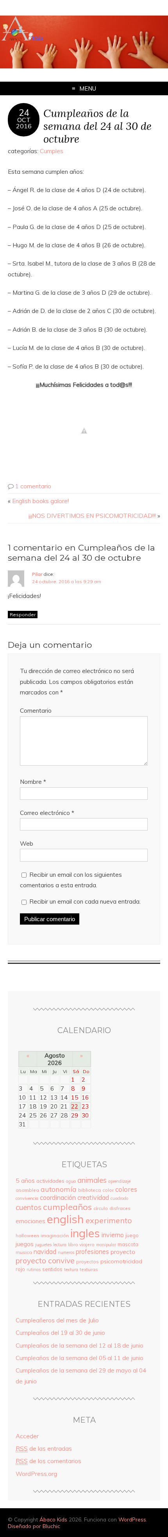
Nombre (33, 781)
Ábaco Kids (53, 1519)
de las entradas (44, 1448)
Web (26, 843)
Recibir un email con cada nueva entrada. (85, 901)
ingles (85, 1233)
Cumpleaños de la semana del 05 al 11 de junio (79, 1358)
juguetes (43, 1244)
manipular (106, 1244)
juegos (25, 1244)
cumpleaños (67, 1206)
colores (126, 1189)
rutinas (34, 1269)
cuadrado (119, 1198)
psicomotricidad (121, 1261)
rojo (20, 1269)
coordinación (58, 1197)
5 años (25, 1180)
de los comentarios (48, 1461)
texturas (89, 1269)
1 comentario (33, 486)
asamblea (27, 1190)
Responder (23, 614)
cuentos (28, 1207)
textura (71, 1269)
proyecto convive (45, 1260)
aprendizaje (119, 1181)
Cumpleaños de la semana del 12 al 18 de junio (79, 1345)
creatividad (93, 1197)
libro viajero (81, 1244)
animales (92, 1180)
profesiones (92, 1251)
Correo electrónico (47, 813)
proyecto (123, 1251)
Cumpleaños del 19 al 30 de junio (60, 1332)
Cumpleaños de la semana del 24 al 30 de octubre (97, 125)
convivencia (27, 1198)
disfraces (119, 1208)
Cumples (51, 151)
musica (24, 1252)
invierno (112, 1235)
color (108, 1190)
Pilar (37, 574)
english (65, 1219)
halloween (27, 1235)
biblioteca (89, 1190)
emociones (30, 1221)
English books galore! (40, 501)
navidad (45, 1251)
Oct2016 (24, 123)
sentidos (52, 1269)
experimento (109, 1220)
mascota (128, 1244)
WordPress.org (36, 1474)
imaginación (55, 1235)
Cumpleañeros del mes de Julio (57, 1320)
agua (71, 1181)
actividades (50, 1180)
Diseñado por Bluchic (34, 1526)
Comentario (36, 710)
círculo (100, 1208)
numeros (66, 1252)
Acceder (27, 1436)
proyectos (87, 1261)
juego (132, 1235)
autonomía (59, 1189)
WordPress (132, 1519)
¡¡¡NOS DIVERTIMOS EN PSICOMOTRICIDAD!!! (92, 515)
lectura (59, 1244)
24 (24, 112)
